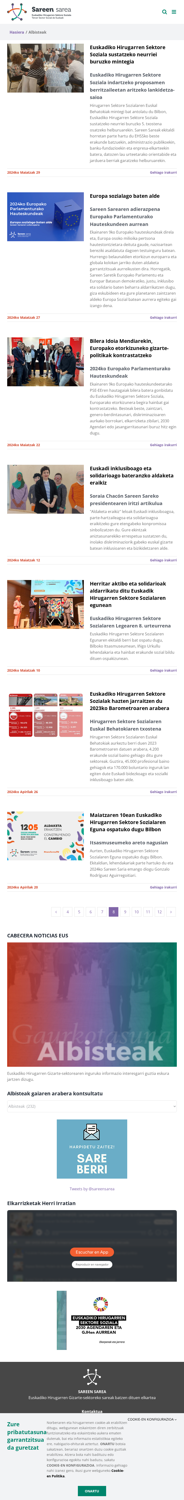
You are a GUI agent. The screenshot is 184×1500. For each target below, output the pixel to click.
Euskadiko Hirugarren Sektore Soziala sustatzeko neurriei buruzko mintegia (127, 54)
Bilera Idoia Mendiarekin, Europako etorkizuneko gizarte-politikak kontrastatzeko (129, 348)
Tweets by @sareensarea (92, 1189)
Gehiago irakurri (163, 172)
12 (159, 912)
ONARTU (92, 1491)
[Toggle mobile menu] (174, 11)
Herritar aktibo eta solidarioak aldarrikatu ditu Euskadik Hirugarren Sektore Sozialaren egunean (128, 594)
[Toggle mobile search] (164, 11)
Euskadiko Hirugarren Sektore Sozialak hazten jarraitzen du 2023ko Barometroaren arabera (129, 700)
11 (148, 912)
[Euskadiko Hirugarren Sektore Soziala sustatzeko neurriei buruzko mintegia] (45, 68)
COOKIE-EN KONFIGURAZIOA (151, 1419)
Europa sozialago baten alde (125, 195)
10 (136, 912)
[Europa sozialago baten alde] (45, 216)
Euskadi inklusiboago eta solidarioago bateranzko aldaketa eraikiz (132, 475)
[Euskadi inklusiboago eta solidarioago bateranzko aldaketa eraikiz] (45, 489)
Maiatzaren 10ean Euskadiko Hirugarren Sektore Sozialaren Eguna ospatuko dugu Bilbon (128, 822)
